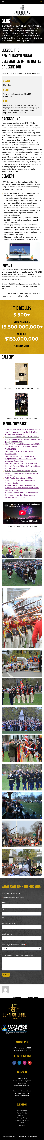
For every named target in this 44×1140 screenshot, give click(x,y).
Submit (6, 975)
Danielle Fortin (9, 73)
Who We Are (22, 1110)
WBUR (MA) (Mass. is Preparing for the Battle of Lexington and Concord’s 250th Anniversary (22, 473)
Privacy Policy (22, 1118)
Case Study (37, 73)
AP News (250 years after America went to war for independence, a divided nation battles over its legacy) (23, 432)
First (3, 909)
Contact (22, 1125)
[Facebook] (14, 1063)
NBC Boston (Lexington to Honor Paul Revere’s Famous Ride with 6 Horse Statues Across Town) (23, 466)
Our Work (22, 1115)
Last (3, 917)
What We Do (22, 1113)
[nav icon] (3, 2)
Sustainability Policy (22, 1120)
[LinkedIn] (19, 1063)
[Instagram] (25, 1063)
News (22, 1123)
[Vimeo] (30, 1063)
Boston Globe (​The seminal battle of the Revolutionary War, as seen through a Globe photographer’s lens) (23, 439)
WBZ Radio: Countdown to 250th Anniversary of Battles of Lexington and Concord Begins (21, 480)
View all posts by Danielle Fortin (23, 987)
